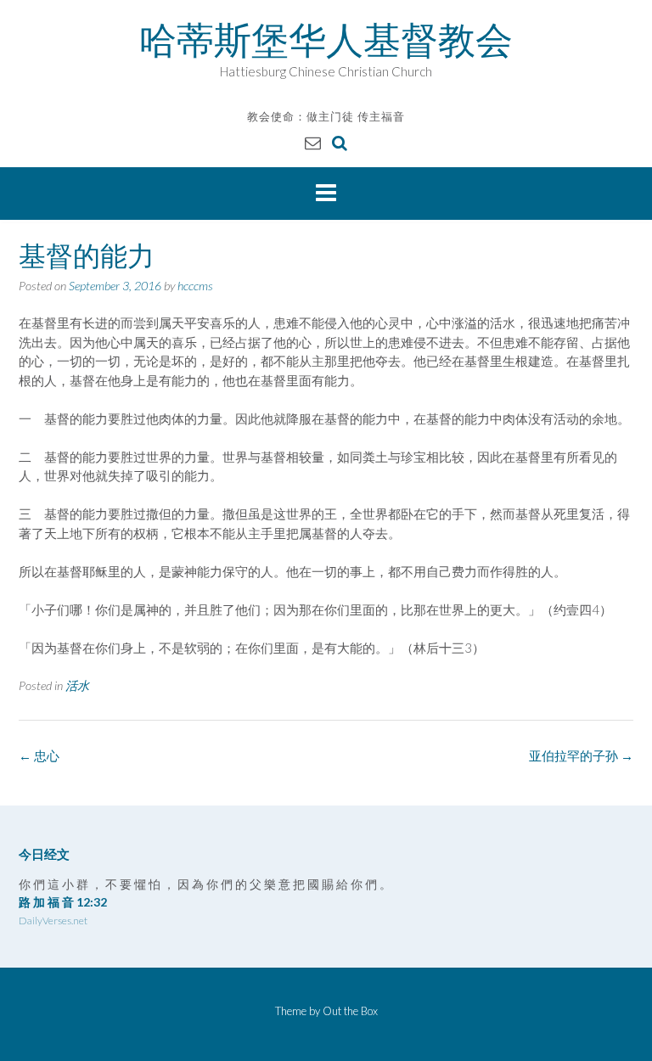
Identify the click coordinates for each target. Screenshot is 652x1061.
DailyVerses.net (53, 920)
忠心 (39, 755)
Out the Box (350, 1011)
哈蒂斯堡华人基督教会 (326, 40)
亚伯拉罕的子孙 (581, 755)
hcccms (195, 285)
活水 (77, 685)
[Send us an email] (313, 142)
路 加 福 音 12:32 (63, 902)
